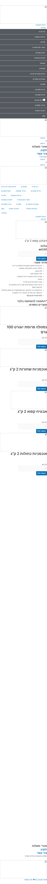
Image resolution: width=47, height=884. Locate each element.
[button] (23, 1)
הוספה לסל (41, 259)
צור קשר (42, 153)
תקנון (44, 150)
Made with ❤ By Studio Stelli (36, 880)
